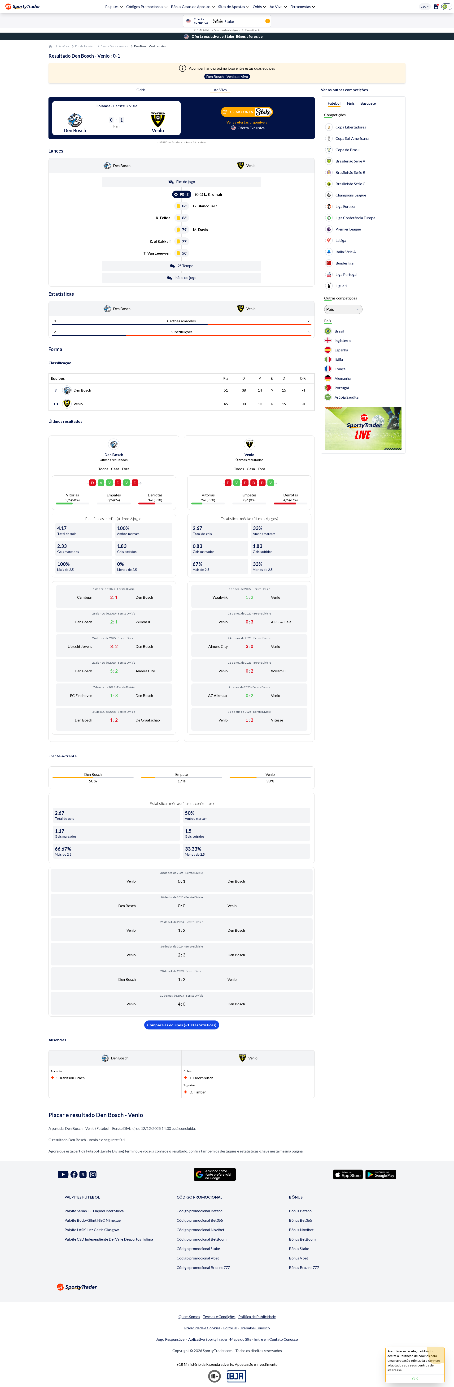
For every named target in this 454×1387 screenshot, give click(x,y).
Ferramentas (300, 6)
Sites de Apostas (231, 6)
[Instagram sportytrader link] (92, 1174)
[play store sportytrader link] (380, 1174)
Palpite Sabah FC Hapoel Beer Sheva (94, 1210)
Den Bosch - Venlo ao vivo (227, 76)
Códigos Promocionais (144, 6)
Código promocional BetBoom (202, 1239)
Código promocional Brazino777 (203, 1267)
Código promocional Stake (198, 1248)
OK (415, 1378)
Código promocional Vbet (198, 1258)
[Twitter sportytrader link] (83, 1174)
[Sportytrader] (23, 7)
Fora (125, 468)
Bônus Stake (299, 1248)
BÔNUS (296, 1197)
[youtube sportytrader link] (63, 1174)
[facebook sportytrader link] (74, 1174)
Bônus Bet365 (300, 1220)
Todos (103, 468)
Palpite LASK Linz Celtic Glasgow (92, 1229)
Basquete (368, 103)
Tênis (350, 103)
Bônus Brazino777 (304, 1267)
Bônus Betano (300, 1210)
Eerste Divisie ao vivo (114, 46)
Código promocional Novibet (200, 1229)
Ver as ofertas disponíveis (247, 122)
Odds (257, 6)
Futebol (334, 103)
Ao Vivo (276, 6)
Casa (115, 468)
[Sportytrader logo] (227, 1287)
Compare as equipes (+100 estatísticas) (181, 1025)
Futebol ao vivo (84, 46)
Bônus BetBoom (302, 1239)
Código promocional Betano (200, 1210)
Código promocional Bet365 (200, 1220)
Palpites (111, 6)
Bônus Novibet (301, 1229)
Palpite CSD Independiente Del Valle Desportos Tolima (109, 1239)
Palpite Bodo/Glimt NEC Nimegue (93, 1220)
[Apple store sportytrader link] (347, 1174)
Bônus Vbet (298, 1258)
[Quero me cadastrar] (436, 6)
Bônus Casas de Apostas (190, 6)
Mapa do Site (240, 1339)
